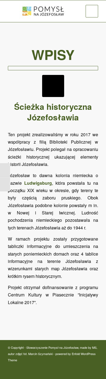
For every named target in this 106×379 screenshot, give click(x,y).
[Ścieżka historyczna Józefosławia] (53, 86)
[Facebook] (94, 366)
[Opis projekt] (53, 68)
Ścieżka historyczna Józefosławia (53, 112)
